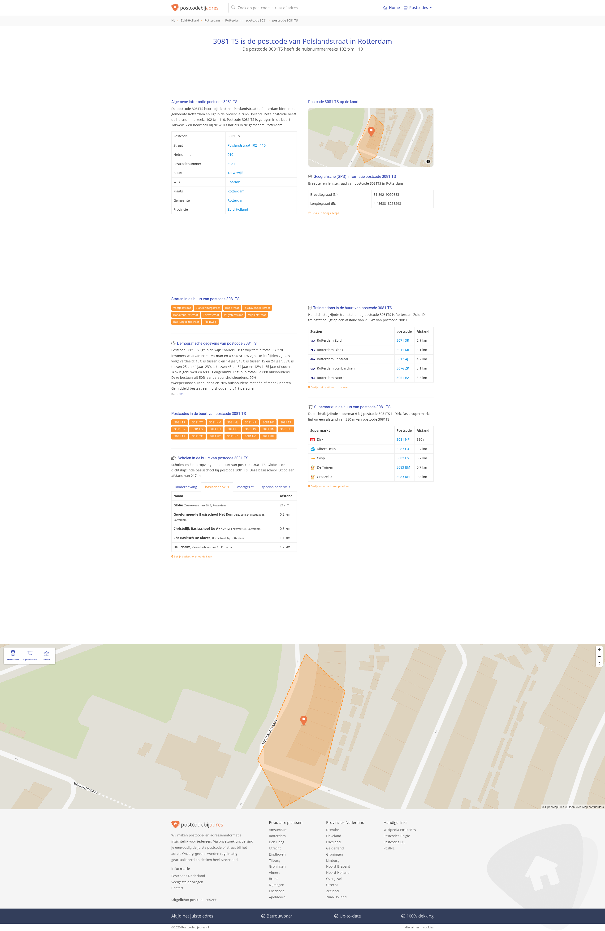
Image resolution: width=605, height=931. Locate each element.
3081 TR (179, 422)
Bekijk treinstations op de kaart (329, 387)
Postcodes (418, 7)
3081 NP (403, 439)
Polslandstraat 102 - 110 (247, 145)
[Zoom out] (599, 656)
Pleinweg (210, 322)
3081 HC (232, 436)
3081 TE (197, 436)
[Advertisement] (302, 73)
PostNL (389, 848)
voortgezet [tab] (245, 487)
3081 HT (215, 436)
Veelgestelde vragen (187, 882)
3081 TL (233, 429)
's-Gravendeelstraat (257, 308)
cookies (428, 927)
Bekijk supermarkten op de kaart (330, 486)
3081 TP (179, 436)
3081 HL (232, 422)
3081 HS (197, 429)
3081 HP (179, 429)
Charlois (234, 182)
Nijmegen (276, 885)
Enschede (276, 891)
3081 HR (250, 422)
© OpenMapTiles (553, 807)
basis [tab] (217, 487)
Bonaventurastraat (185, 315)
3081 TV (250, 429)
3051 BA (403, 377)
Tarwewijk (235, 172)
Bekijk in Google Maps (325, 213)
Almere (274, 872)
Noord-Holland (338, 872)
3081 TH (215, 429)
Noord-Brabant (338, 866)
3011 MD (404, 350)
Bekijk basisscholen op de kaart (192, 556)
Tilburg (274, 860)
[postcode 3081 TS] (198, 8)
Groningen (277, 866)
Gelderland (335, 848)
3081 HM (215, 422)
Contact (177, 888)
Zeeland (332, 891)
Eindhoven (277, 854)
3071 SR (403, 340)
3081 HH (268, 436)
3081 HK (268, 422)
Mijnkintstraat (257, 315)
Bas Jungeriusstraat (186, 322)
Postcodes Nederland (188, 876)
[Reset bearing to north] (599, 663)
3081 (231, 163)
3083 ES (403, 458)
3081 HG (250, 436)
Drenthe (332, 829)
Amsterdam (278, 829)
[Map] (302, 726)
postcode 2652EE (203, 899)
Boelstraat (232, 308)
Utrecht (275, 848)
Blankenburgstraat (208, 308)
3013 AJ (402, 359)
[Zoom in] (599, 649)
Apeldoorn (277, 897)
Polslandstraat (325, 41)
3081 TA (286, 422)
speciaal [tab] (276, 487)
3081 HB (286, 429)
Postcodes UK (394, 842)
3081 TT (197, 422)
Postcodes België (397, 836)
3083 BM (403, 467)
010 (230, 154)
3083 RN (403, 476)
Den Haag (276, 842)
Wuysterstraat (233, 315)
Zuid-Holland (238, 209)
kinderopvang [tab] (186, 487)
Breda (273, 878)
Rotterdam (236, 191)
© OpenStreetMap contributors (584, 807)
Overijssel (334, 878)
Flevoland (333, 836)
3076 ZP (403, 368)
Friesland (333, 842)
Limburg (332, 860)
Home (394, 7)
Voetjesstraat (182, 308)
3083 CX (403, 449)
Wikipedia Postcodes (400, 829)
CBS (181, 394)
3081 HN (268, 429)
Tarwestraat (211, 315)
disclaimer (412, 927)
